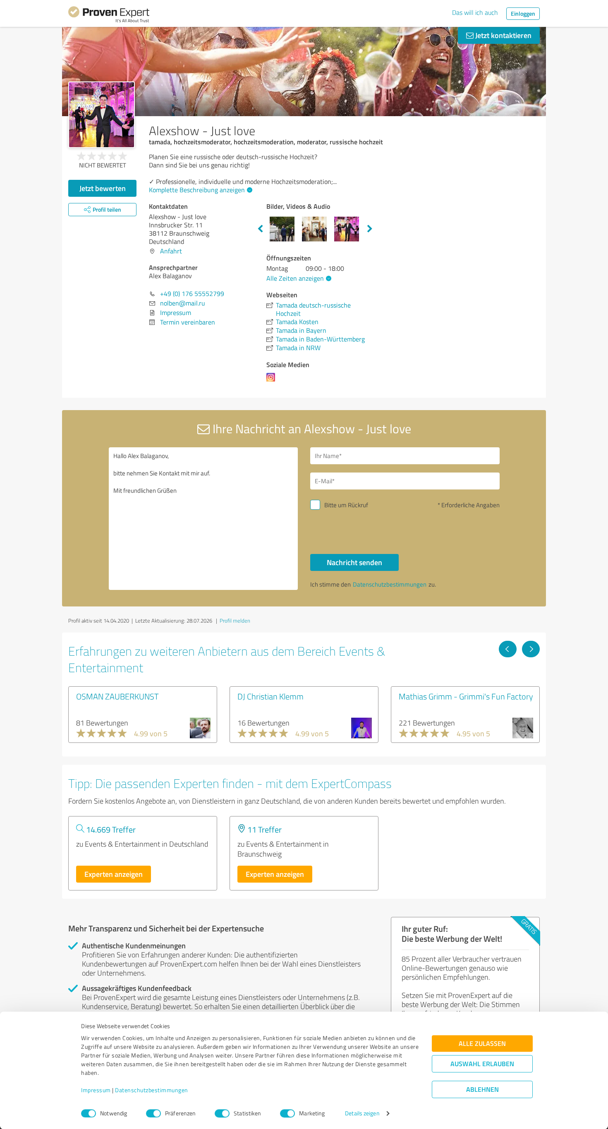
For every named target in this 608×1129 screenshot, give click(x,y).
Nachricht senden (354, 562)
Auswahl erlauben (482, 1064)
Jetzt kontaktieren (502, 35)
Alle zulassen (482, 1043)
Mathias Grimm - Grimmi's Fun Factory (466, 696)
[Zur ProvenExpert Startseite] (108, 15)
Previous (260, 229)
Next (370, 229)
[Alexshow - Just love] (101, 114)
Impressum (96, 1090)
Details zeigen (362, 1113)
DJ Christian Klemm (270, 696)
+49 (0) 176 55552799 (192, 293)
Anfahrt (171, 250)
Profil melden (235, 620)
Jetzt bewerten (102, 188)
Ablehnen (482, 1089)
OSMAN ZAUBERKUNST (117, 696)
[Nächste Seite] (531, 649)
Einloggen (523, 13)
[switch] (153, 1113)
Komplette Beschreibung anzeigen (197, 189)
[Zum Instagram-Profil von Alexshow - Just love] (272, 381)
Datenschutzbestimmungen (151, 1090)
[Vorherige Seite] (508, 649)
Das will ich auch (475, 12)
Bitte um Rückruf (346, 505)
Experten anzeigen (113, 874)
